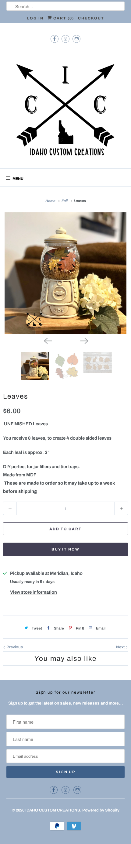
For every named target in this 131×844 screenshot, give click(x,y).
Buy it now (65, 549)
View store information (33, 592)
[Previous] (47, 340)
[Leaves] (65, 273)
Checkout (91, 18)
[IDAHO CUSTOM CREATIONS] (65, 105)
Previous (14, 647)
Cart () (63, 18)
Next (121, 647)
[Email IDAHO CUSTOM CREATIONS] (76, 39)
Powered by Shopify (100, 810)
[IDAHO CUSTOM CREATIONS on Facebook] (54, 39)
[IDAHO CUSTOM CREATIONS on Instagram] (65, 39)
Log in (35, 18)
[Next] (83, 340)
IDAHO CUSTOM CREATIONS (52, 810)
